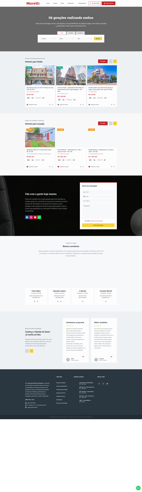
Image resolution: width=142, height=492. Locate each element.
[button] (138, 488)
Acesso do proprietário (61, 386)
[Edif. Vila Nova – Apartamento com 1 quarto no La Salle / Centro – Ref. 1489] (76, 392)
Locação (55, 3)
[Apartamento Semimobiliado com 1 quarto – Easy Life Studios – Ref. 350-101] (76, 383)
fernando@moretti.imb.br (106, 295)
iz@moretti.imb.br (82, 295)
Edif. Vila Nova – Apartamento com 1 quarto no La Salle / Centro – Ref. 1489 (86, 391)
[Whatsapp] (39, 217)
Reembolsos (59, 399)
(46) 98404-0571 (106, 297)
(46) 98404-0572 (36, 297)
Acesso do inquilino (61, 382)
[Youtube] (35, 217)
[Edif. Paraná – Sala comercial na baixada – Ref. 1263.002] (76, 388)
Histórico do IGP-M (60, 392)
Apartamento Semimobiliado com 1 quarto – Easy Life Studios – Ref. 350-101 (87, 382)
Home (48, 3)
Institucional (70, 3)
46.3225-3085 (95, 3)
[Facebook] (27, 217)
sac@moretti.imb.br (32, 407)
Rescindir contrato (60, 396)
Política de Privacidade (97, 221)
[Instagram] (31, 217)
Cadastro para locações (61, 389)
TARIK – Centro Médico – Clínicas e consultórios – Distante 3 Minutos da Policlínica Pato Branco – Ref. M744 (87, 400)
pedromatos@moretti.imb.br (36, 295)
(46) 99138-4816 (82, 297)
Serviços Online (82, 3)
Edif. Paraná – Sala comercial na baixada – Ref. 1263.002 (87, 387)
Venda (62, 3)
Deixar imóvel (109, 3)
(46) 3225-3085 (31, 403)
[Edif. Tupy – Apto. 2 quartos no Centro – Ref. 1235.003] (76, 396)
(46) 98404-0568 (59, 297)
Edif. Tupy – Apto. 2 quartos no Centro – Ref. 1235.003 (86, 395)
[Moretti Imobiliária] (33, 3)
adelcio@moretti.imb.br (59, 295)
